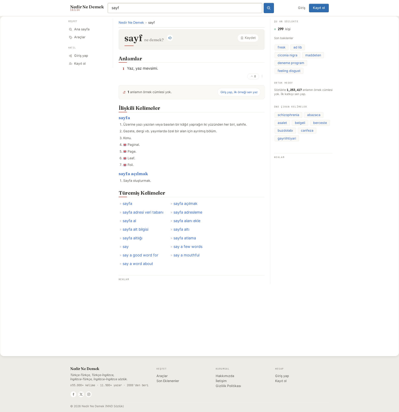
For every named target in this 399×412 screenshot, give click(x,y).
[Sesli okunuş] (170, 37)
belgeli (300, 123)
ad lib (297, 47)
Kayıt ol (319, 8)
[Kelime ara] (269, 8)
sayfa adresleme (188, 212)
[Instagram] (89, 394)
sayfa (124, 117)
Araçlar (162, 376)
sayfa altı (181, 229)
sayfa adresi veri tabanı (143, 212)
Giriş (301, 8)
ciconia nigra (287, 55)
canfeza (307, 130)
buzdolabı (285, 130)
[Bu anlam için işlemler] (262, 75)
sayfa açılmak (133, 173)
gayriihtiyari (287, 138)
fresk (282, 47)
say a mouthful (187, 255)
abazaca (313, 115)
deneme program (291, 63)
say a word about (138, 263)
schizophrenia (288, 115)
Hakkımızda (225, 376)
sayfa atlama (185, 238)
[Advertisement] (192, 311)
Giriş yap (282, 376)
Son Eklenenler (167, 381)
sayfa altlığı (132, 238)
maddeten (313, 55)
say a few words (188, 246)
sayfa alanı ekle (187, 221)
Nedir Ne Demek (131, 23)
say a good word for (140, 255)
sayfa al (129, 221)
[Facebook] (73, 394)
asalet (282, 123)
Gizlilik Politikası (228, 386)
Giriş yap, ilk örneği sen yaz (239, 92)
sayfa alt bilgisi (135, 229)
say (126, 246)
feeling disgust (289, 71)
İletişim (221, 381)
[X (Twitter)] (81, 394)
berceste (320, 123)
